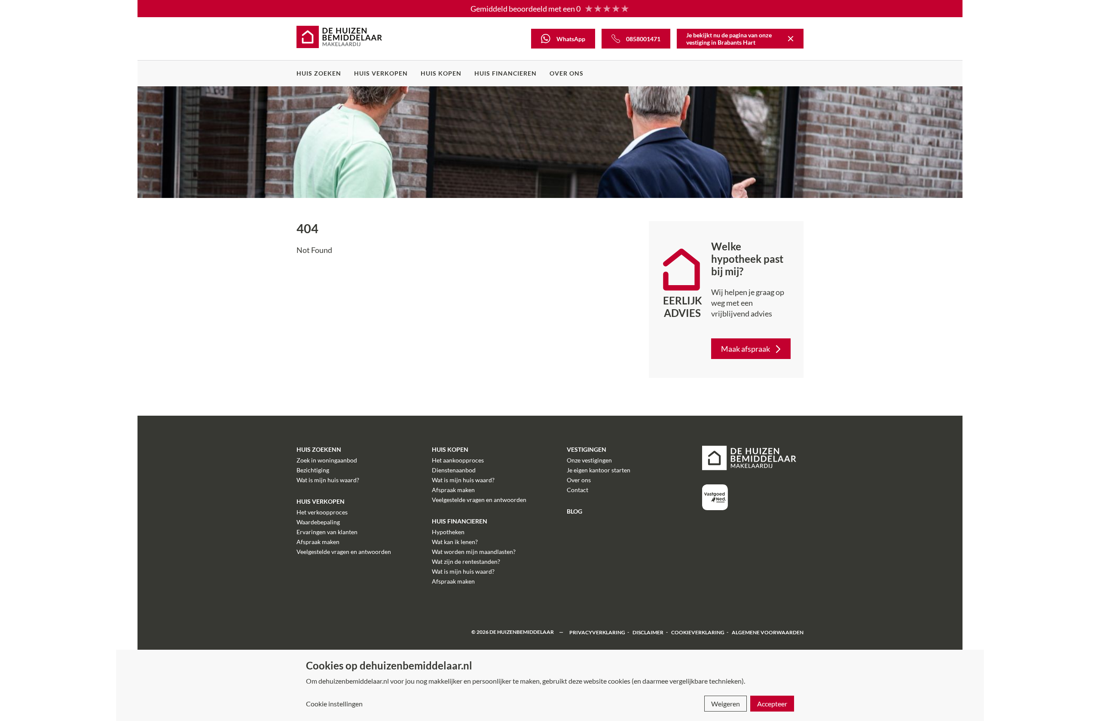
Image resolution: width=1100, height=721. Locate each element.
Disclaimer (647, 632)
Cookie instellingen (334, 704)
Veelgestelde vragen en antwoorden (343, 551)
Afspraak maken (317, 541)
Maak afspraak (745, 348)
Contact (577, 489)
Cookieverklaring (697, 632)
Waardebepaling (318, 522)
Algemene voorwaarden (768, 632)
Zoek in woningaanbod (326, 460)
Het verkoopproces (322, 512)
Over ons (567, 73)
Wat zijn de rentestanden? (466, 561)
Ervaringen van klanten (327, 531)
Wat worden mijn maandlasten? (474, 551)
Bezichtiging (312, 470)
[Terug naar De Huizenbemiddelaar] (790, 38)
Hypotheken (448, 531)
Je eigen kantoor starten (598, 470)
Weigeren (725, 704)
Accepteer (772, 704)
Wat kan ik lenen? (455, 541)
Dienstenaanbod (454, 470)
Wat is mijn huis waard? (327, 480)
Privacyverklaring (597, 632)
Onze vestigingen (589, 460)
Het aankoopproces (458, 460)
